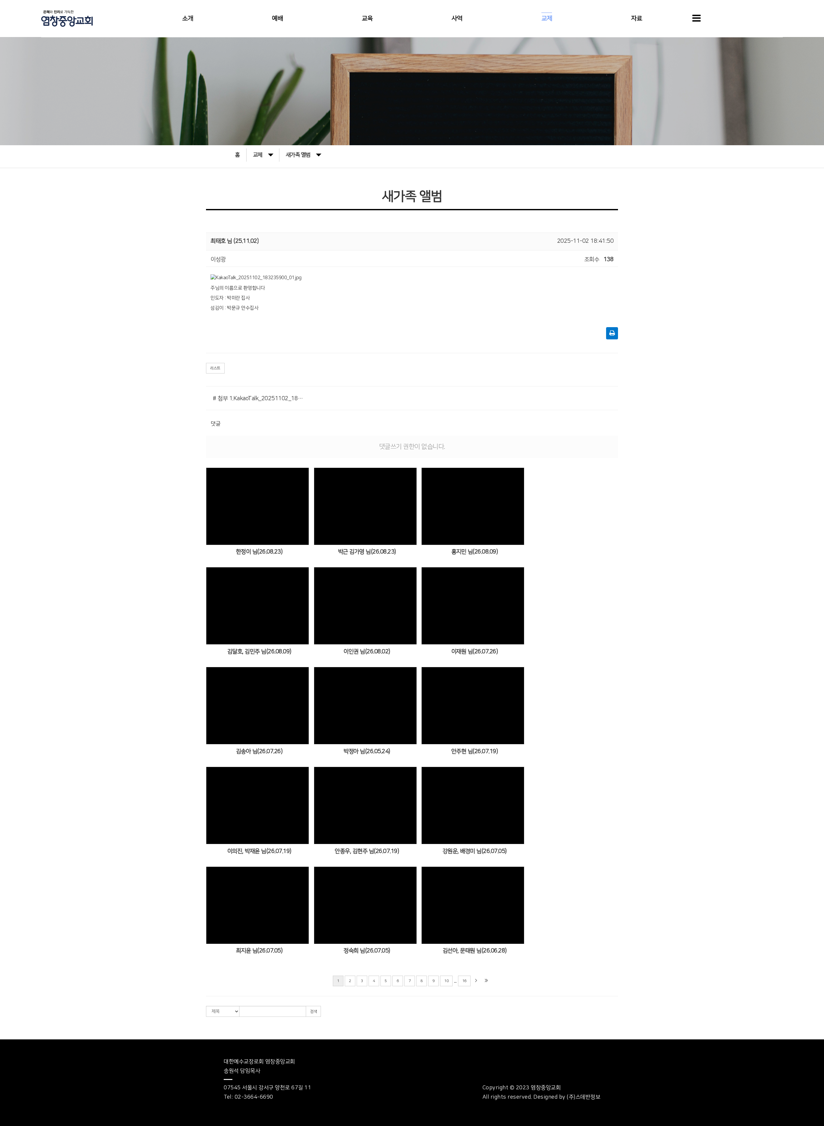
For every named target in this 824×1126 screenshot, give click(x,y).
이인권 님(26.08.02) (366, 651)
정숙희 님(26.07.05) (366, 951)
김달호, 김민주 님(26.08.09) (259, 651)
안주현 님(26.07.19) (474, 751)
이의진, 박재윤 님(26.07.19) (259, 851)
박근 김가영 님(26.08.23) (367, 552)
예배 (277, 18)
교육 (367, 18)
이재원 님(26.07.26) (474, 651)
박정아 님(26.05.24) (366, 751)
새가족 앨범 (298, 155)
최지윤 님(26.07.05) (259, 951)
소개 (187, 18)
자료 (636, 18)
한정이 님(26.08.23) (259, 552)
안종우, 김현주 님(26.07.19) (367, 851)
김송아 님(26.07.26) (259, 751)
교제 (546, 18)
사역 (457, 18)
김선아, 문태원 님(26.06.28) (475, 951)
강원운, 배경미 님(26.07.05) (475, 851)
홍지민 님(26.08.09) (474, 552)
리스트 (215, 368)
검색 (313, 1011)
